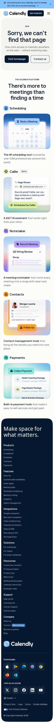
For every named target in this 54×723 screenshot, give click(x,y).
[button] (36, 13)
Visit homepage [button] (17, 59)
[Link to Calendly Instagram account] (15, 690)
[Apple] (7, 666)
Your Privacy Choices (18, 709)
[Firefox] (7, 675)
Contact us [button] (40, 59)
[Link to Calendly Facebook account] (24, 690)
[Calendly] (15, 13)
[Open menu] (48, 13)
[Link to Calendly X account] (7, 690)
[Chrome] (40, 666)
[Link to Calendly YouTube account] (40, 690)
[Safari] (32, 666)
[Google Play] (15, 666)
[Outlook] (15, 675)
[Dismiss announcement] (50, 4)
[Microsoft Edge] (24, 666)
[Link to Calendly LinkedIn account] (32, 690)
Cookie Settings (40, 704)
